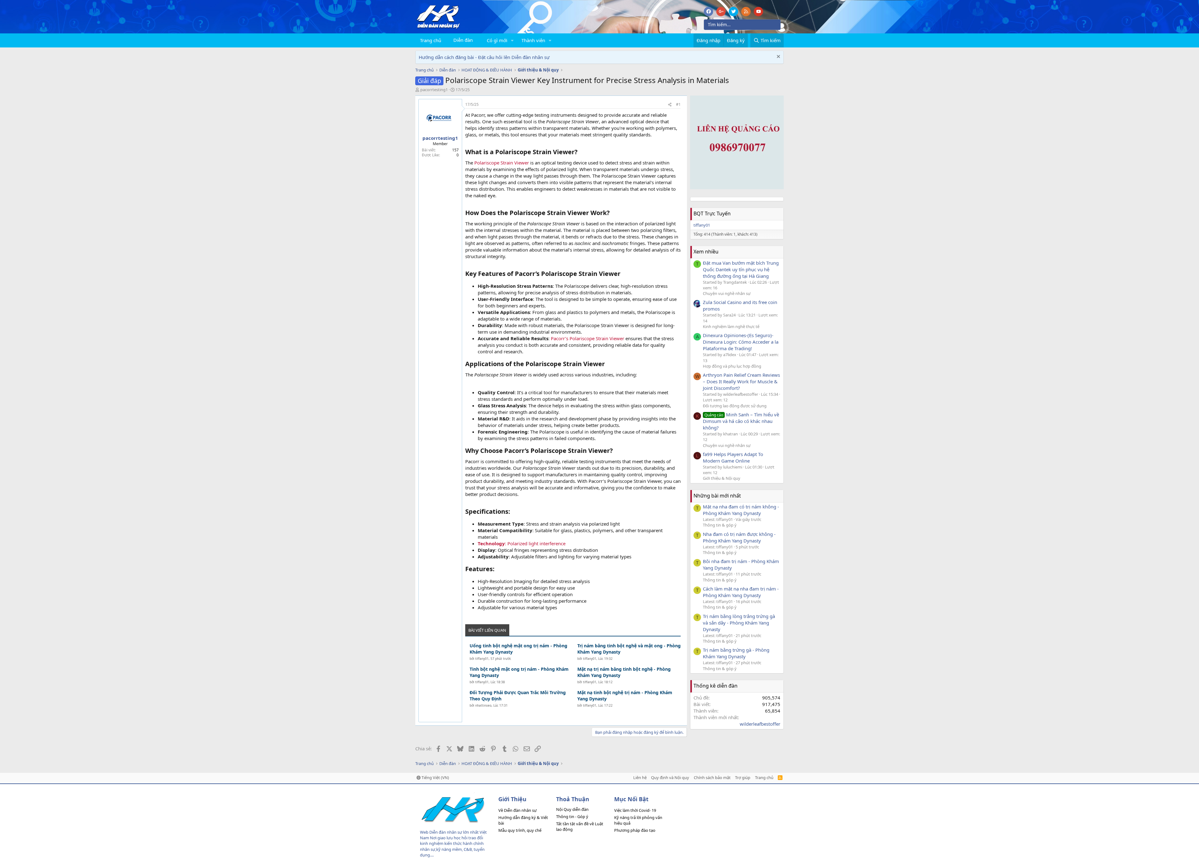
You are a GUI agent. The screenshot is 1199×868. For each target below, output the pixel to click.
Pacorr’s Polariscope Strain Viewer (587, 338)
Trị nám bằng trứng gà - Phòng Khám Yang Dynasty (736, 653)
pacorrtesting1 (434, 89)
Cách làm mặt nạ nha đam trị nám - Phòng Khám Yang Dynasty (741, 592)
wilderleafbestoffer (760, 724)
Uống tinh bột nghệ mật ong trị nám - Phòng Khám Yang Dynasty (518, 649)
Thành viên (533, 40)
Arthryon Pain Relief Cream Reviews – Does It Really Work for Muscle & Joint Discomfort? (741, 381)
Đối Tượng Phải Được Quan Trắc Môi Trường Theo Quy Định (518, 695)
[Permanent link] (581, 152)
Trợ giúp (742, 777)
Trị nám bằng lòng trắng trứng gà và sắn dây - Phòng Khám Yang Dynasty (739, 622)
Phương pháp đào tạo (634, 830)
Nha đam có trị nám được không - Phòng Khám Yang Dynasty (739, 537)
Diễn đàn (463, 40)
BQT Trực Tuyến (712, 213)
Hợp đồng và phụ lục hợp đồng (732, 366)
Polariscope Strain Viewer (501, 162)
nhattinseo (483, 705)
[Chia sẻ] (670, 104)
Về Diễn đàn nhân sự (517, 810)
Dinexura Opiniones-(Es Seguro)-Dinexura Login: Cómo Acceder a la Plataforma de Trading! (740, 341)
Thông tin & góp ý (720, 525)
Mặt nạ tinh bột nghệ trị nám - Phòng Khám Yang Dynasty (624, 695)
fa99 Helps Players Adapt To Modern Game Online (733, 457)
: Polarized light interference (521, 543)
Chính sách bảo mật (712, 777)
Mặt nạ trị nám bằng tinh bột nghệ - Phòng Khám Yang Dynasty (624, 672)
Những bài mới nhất (717, 495)
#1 (678, 104)
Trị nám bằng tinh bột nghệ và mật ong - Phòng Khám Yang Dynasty (629, 649)
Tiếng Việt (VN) (435, 777)
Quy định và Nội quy (670, 777)
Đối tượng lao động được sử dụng (735, 406)
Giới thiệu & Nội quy (721, 478)
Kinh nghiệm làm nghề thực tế (731, 326)
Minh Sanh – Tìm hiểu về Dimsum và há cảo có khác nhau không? (741, 421)
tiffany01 (482, 658)
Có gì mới (497, 40)
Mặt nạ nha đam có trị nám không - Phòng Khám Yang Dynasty (741, 509)
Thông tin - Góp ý (572, 816)
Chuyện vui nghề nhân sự (727, 293)
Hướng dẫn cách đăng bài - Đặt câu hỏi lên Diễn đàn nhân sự (484, 57)
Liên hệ (640, 777)
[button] (512, 40)
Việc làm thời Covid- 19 (635, 810)
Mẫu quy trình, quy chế (519, 830)
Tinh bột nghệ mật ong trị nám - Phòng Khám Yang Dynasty (519, 672)
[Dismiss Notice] (777, 57)
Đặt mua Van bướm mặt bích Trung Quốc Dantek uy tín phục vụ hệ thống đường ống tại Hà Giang (741, 269)
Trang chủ (430, 40)
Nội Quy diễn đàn (572, 809)
